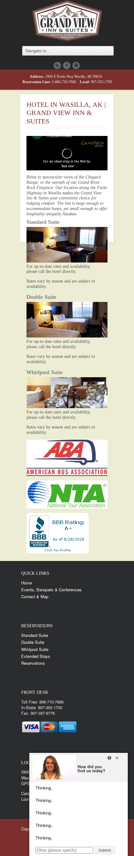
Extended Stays (35, 656)
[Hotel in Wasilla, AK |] (67, 19)
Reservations (33, 663)
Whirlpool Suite (44, 372)
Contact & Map (34, 596)
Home (26, 583)
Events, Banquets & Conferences (51, 590)
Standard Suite (43, 222)
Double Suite (41, 297)
